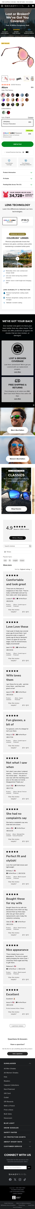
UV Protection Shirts (15, 1137)
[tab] (9, 221)
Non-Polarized (9, 1089)
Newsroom (8, 1118)
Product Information (9, 172)
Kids (5, 1077)
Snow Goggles (11, 1128)
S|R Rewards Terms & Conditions (8, 1205)
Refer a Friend (9, 1105)
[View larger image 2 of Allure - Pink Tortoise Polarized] (12, 78)
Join (29, 1167)
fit (9, 560)
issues (22, 560)
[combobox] (23, 569)
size (5, 560)
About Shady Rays (13, 1142)
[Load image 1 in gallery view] (17, 57)
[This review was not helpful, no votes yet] (26, 612)
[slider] (17, 259)
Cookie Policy (31, 1205)
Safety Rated (10, 1132)
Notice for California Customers (23, 1203)
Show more (7, 565)
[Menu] (2, 6)
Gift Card (7, 1093)
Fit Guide (6, 178)
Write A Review (17, 538)
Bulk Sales (8, 1114)
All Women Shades (11, 1072)
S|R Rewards (8, 1101)
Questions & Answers (17, 1039)
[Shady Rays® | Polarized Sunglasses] (15, 6)
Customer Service (13, 1146)
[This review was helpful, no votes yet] (23, 612)
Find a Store (8, 1110)
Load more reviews (17, 1026)
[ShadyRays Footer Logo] (17, 1174)
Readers (7, 1081)
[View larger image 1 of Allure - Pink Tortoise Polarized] (5, 78)
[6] (26, 78)
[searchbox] (15, 546)
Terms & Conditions (17, 1207)
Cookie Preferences (8, 1203)
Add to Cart (17, 144)
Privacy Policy (22, 1205)
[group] (17, 152)
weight (15, 560)
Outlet (6, 1097)
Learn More (17, 372)
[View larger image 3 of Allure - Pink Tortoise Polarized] (19, 78)
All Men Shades (10, 1068)
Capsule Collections (11, 1085)
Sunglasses (10, 1063)
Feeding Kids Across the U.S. (12, 184)
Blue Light (9, 1123)
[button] (17, 1053)
